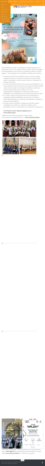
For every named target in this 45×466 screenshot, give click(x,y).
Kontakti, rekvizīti (4, 9)
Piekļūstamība (4, 16)
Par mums (3, 1)
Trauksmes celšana (5, 21)
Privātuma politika (5, 18)
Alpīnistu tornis (16, 4)
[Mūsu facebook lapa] (42, 462)
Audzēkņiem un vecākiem (26, 1)
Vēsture (2, 7)
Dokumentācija (4, 11)
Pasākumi (38, 1)
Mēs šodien (3, 4)
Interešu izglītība (13, 1)
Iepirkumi (3, 14)
